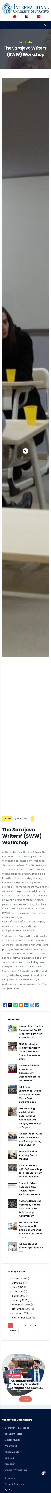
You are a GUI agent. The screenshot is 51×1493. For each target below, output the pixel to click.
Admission (10, 1463)
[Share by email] (21, 1005)
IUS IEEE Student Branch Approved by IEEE (31, 1247)
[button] (37, 1005)
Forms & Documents (15, 1484)
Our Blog (9, 1490)
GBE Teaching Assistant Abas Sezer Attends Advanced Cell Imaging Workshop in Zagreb (30, 1118)
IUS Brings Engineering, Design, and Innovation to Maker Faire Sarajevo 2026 (30, 1094)
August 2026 (19, 1278)
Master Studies (12, 1439)
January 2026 (19, 1300)
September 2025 (21, 1317)
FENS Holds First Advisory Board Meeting (28, 1155)
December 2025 (21, 1304)
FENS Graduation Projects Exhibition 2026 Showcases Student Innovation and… (30, 1051)
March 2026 (18, 1296)
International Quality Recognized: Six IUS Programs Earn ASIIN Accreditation (31, 1032)
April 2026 (17, 1291)
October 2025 (20, 1313)
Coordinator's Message (17, 1427)
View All (25, 1399)
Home (21, 43)
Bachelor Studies (13, 1433)
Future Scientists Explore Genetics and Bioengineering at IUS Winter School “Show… (30, 1230)
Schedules (10, 1478)
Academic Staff (13, 1451)
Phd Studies (11, 1445)
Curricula (9, 1457)
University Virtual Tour (16, 1469)
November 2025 (21, 1309)
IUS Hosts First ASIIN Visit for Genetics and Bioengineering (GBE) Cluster (30, 1139)
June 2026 (18, 1287)
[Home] (25, 8)
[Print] (32, 1005)
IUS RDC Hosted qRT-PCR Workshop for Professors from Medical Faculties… (30, 1171)
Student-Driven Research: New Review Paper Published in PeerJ (29, 1189)
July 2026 (17, 1283)
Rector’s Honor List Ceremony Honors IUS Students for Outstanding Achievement (30, 1208)
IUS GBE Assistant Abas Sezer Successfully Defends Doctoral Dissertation (29, 1073)
